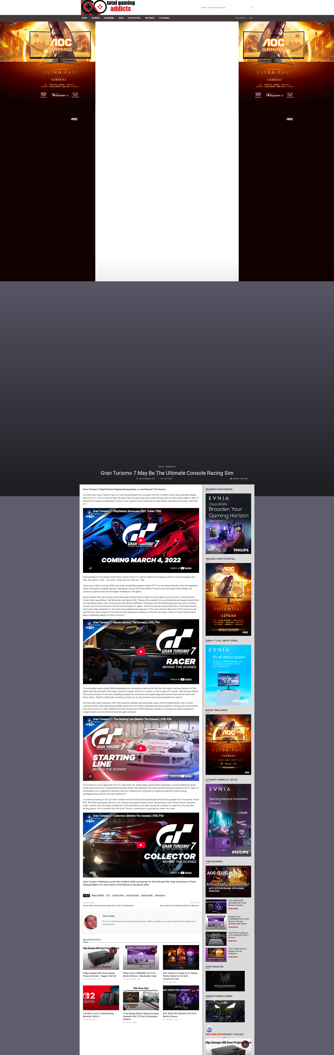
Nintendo (149, 18)
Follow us (240, 18)
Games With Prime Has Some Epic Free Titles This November (108, 906)
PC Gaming (164, 18)
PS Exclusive (118, 896)
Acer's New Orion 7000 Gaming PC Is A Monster (179, 906)
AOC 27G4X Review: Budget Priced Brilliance (237, 951)
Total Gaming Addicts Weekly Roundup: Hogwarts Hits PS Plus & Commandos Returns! (141, 1016)
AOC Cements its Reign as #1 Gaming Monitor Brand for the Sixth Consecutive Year (180, 976)
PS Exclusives (132, 896)
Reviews (95, 18)
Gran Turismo (98, 896)
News (84, 18)
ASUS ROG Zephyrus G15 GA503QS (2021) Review (238, 935)
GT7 (108, 896)
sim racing (160, 896)
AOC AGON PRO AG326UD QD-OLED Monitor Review (237, 902)
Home (160, 467)
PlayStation (134, 18)
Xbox (121, 18)
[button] (250, 18)
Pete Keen (168, 479)
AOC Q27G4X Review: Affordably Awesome (226, 889)
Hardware (109, 18)
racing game (146, 896)
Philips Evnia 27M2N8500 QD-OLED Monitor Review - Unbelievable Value (238, 920)
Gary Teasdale (235, 1034)
